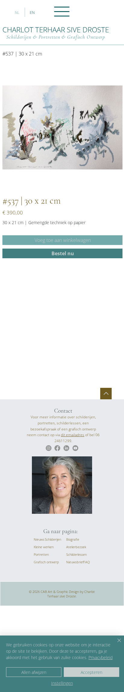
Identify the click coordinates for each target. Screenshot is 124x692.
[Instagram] (48, 448)
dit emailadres (72, 435)
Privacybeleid (100, 657)
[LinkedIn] (66, 448)
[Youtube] (75, 448)
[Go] (106, 393)
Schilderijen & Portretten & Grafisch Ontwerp (55, 37)
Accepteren (91, 672)
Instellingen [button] (62, 683)
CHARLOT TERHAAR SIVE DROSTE (55, 29)
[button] (74, 562)
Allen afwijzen (33, 672)
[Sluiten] (115, 644)
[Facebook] (57, 448)
